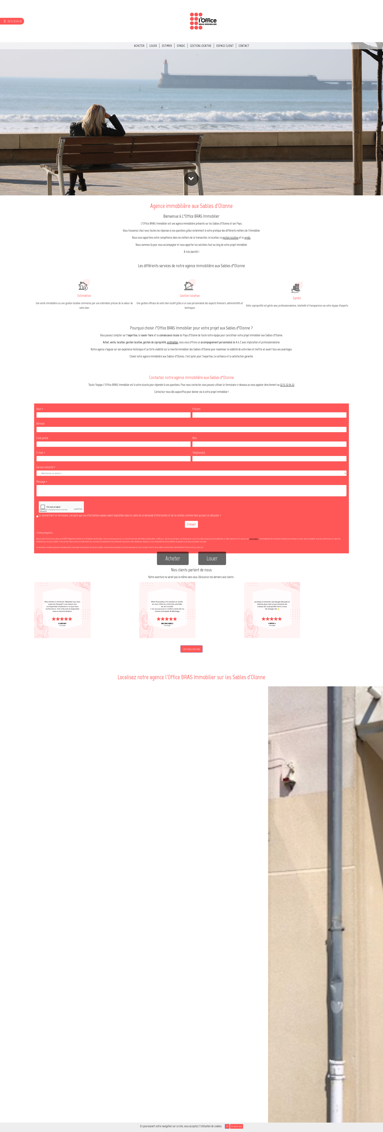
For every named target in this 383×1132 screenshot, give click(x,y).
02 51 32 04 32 (287, 385)
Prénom (196, 409)
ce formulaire (253, 539)
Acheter (139, 46)
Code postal (42, 438)
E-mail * (40, 452)
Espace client (225, 46)
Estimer (167, 46)
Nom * (39, 409)
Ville (194, 438)
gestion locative (230, 237)
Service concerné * (45, 467)
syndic (247, 237)
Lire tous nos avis (191, 649)
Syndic (181, 46)
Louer (153, 46)
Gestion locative (200, 46)
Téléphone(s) (198, 452)
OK (227, 1126)
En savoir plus (236, 1126)
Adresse (40, 423)
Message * (41, 481)
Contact (243, 46)
